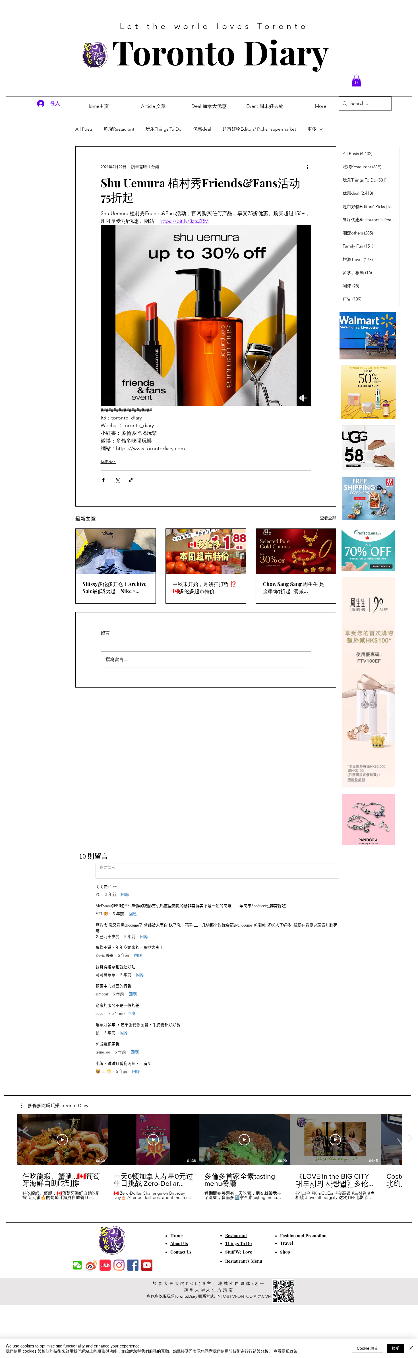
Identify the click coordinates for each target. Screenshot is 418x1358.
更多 (311, 129)
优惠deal (202, 129)
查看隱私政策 (285, 1351)
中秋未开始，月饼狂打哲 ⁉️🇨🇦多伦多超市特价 (204, 587)
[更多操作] (307, 167)
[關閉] (411, 1348)
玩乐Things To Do (164, 129)
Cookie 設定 (367, 1348)
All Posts (84, 129)
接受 (396, 1348)
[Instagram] (119, 1068)
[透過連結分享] (131, 480)
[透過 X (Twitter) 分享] (117, 480)
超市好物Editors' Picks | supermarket (259, 129)
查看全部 (328, 517)
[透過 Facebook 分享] (103, 480)
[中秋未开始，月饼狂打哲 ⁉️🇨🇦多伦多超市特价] (206, 551)
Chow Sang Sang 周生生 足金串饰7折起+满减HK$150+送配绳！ (293, 588)
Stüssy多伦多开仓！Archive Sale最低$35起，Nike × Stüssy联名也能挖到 (114, 588)
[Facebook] (132, 1068)
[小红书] (105, 1068)
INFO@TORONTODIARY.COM (244, 1099)
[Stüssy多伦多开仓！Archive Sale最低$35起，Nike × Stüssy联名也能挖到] (116, 551)
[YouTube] (146, 1068)
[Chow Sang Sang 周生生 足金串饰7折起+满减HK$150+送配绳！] (296, 551)
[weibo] (91, 1068)
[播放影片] (62, 943)
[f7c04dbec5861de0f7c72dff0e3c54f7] (77, 1068)
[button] (356, 81)
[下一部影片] (410, 942)
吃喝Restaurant (119, 129)
